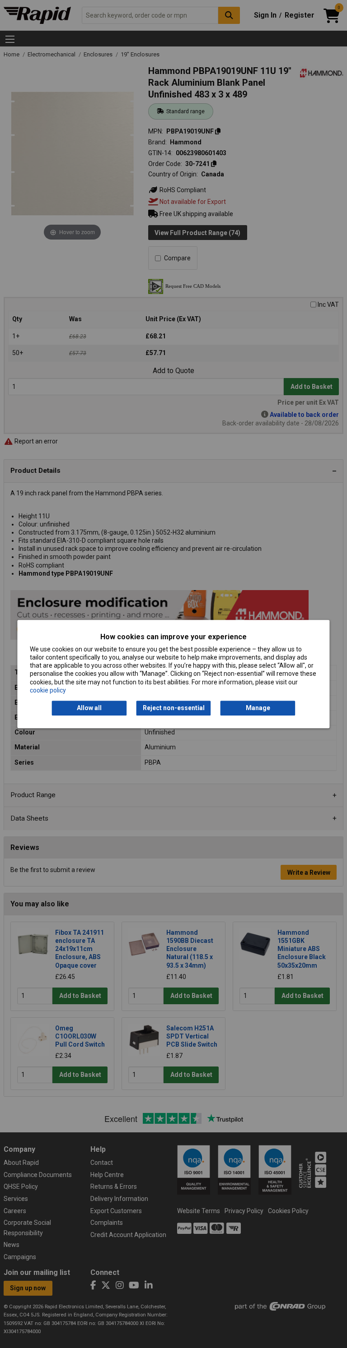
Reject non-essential (174, 707)
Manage (258, 707)
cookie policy (48, 690)
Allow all (89, 707)
